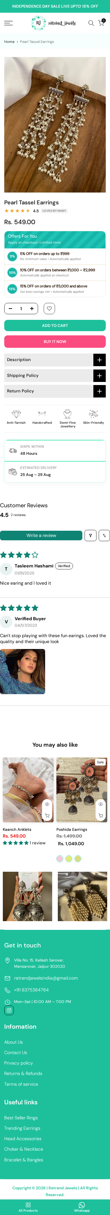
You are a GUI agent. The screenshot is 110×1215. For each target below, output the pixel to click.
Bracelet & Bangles (23, 1160)
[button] (22, 671)
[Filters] (90, 535)
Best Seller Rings (21, 1118)
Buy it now (55, 341)
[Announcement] (55, 6)
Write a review (41, 535)
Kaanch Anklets (17, 829)
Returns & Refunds (23, 1073)
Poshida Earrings (71, 829)
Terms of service (21, 1084)
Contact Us (15, 1053)
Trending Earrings (22, 1128)
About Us (13, 1042)
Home (9, 41)
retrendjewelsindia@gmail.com (46, 978)
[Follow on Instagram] (9, 1010)
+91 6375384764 (31, 990)
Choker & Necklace (23, 1149)
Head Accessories (22, 1139)
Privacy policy (18, 1063)
